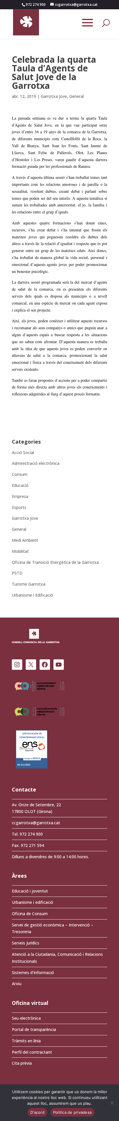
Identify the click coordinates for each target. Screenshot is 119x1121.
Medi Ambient (25, 540)
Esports (19, 507)
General (76, 96)
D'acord (37, 1112)
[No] (112, 1103)
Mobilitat (20, 551)
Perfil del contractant (32, 1052)
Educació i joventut (30, 891)
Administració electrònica (36, 463)
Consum (19, 474)
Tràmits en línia (26, 1040)
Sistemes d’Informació (33, 972)
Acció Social (23, 452)
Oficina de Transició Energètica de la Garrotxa (55, 562)
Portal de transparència (34, 1029)
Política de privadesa (72, 1112)
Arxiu (16, 983)
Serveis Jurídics (25, 943)
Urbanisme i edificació (32, 902)
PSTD (17, 573)
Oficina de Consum (30, 913)
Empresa (20, 496)
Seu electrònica (26, 1018)
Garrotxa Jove (54, 96)
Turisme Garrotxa (28, 584)
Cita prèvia (22, 1063)
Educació (20, 485)
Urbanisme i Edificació (32, 595)
